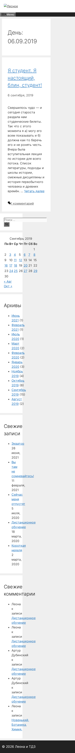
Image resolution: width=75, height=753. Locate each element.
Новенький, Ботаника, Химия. (20, 724)
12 (20, 260)
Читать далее (34, 191)
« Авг (8, 281)
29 (35, 271)
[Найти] (6, 224)
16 (6, 265)
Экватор (18, 443)
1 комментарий (22, 203)
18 (15, 265)
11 (15, 260)
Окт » (8, 286)
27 (25, 271)
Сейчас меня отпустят (18, 499)
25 (16, 271)
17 (10, 265)
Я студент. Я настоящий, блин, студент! (25, 78)
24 (11, 271)
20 (26, 265)
